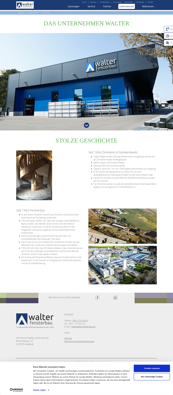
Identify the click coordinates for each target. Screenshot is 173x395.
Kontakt (150, 2)
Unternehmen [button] (126, 6)
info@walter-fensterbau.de (83, 326)
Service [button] (91, 6)
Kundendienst (105, 2)
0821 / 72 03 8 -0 (80, 320)
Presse (84, 2)
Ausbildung (117, 2)
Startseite (21, 13)
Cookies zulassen (152, 368)
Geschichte (46, 13)
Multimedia (129, 2)
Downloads (140, 2)
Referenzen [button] (148, 6)
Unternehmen (33, 13)
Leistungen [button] (73, 6)
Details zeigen (39, 390)
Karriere (93, 2)
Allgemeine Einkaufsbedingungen (79, 341)
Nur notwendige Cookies (152, 376)
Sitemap (68, 338)
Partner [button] (107, 6)
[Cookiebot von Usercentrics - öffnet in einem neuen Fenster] (16, 390)
